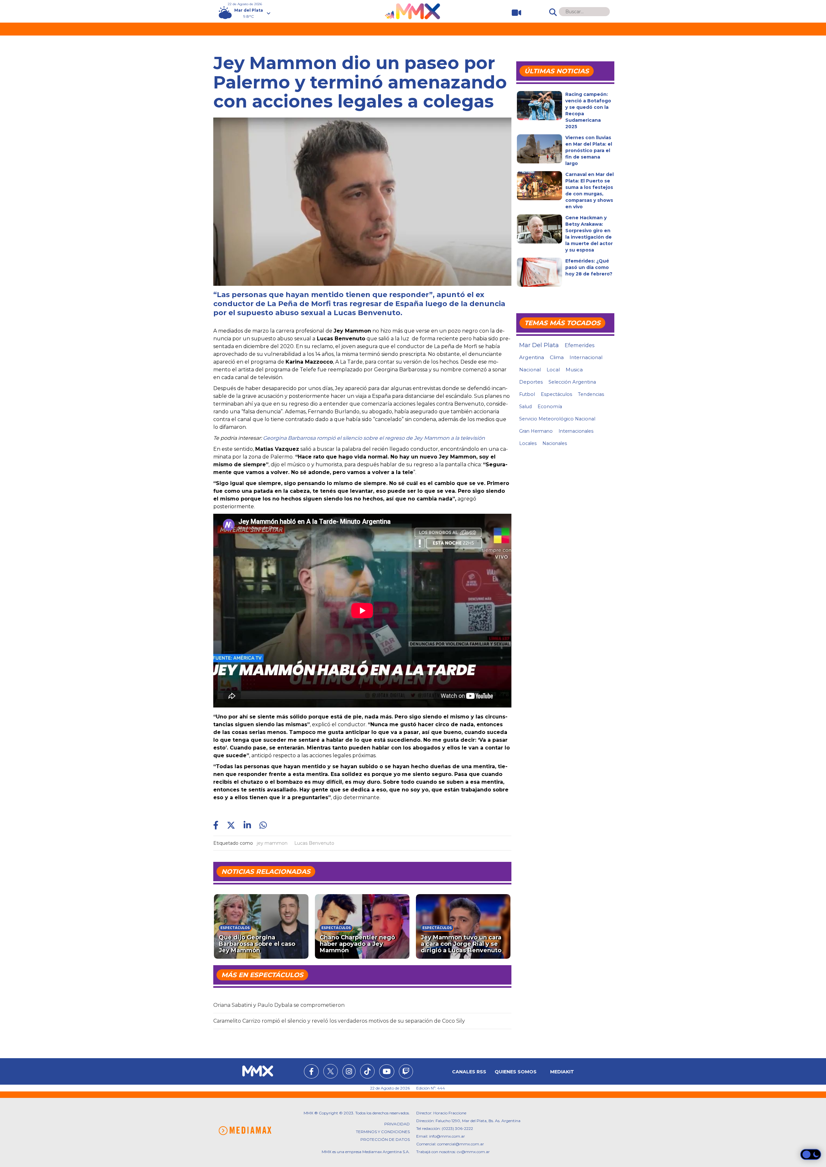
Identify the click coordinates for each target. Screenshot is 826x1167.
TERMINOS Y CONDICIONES (383, 1131)
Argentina (531, 357)
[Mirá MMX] (514, 13)
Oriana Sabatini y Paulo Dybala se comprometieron (279, 1005)
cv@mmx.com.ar (473, 1151)
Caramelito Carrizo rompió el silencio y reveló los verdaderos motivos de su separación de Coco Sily (339, 1021)
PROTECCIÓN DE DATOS (385, 1139)
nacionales (554, 443)
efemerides (579, 345)
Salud (525, 406)
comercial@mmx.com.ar (460, 1143)
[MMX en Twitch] (406, 1072)
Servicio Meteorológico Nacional (557, 419)
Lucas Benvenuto (314, 843)
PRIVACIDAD (397, 1123)
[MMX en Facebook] (311, 1072)
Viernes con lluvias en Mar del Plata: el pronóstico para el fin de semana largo (588, 150)
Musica (574, 370)
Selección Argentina (572, 382)
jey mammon (272, 843)
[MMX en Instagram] (349, 1072)
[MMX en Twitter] (330, 1071)
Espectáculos (556, 394)
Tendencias (591, 394)
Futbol (527, 394)
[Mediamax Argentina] (245, 1130)
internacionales (576, 431)
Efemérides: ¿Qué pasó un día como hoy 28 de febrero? (588, 267)
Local (553, 370)
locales (528, 443)
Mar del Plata (539, 345)
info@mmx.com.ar (447, 1136)
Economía (550, 406)
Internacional (585, 357)
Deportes (531, 382)
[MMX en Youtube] (386, 1072)
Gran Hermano (536, 431)
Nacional (530, 370)
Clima (557, 357)
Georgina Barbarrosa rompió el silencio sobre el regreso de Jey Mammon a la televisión (374, 438)
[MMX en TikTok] (367, 1071)
